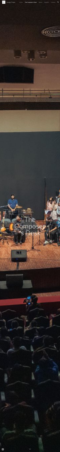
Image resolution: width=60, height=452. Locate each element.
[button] (58, 2)
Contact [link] (53, 2)
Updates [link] (46, 2)
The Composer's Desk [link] (31, 2)
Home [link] (21, 2)
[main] (30, 226)
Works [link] (40, 2)
